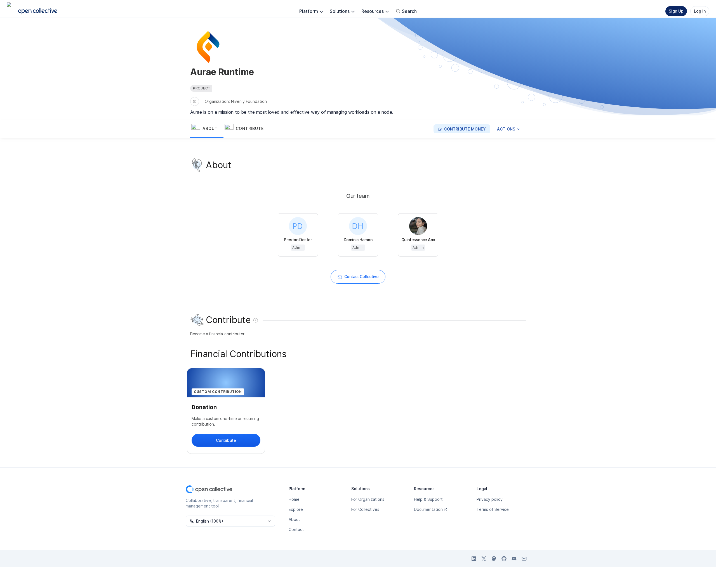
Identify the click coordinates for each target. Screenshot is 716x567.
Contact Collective (361, 276)
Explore (296, 509)
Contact (296, 529)
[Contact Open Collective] (524, 559)
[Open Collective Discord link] (514, 559)
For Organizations (367, 499)
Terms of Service (493, 509)
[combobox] (230, 521)
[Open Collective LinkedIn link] (474, 559)
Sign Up (676, 11)
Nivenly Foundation (249, 101)
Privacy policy (490, 499)
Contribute (226, 440)
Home (294, 499)
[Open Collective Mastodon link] (494, 559)
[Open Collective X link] (484, 559)
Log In (700, 11)
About (294, 519)
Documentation (428, 509)
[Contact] (194, 101)
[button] (206, 129)
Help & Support (428, 499)
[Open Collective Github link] (504, 559)
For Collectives (365, 509)
